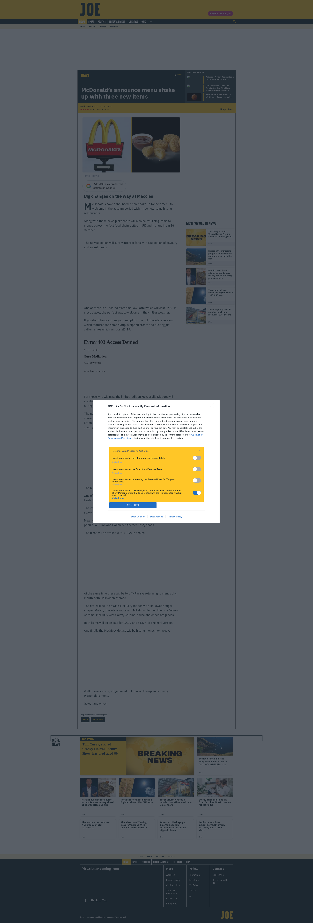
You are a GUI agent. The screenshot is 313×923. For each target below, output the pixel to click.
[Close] (213, 406)
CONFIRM (133, 505)
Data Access (156, 516)
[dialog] (156, 461)
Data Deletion (138, 516)
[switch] (197, 458)
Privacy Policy (175, 516)
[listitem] (156, 450)
